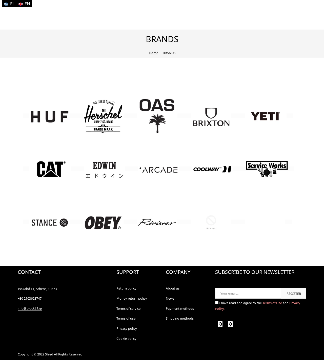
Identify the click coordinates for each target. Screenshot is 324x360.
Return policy (126, 288)
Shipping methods (180, 318)
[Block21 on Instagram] (230, 325)
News (170, 298)
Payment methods (180, 308)
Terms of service (128, 308)
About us (172, 288)
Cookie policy (126, 338)
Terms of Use (272, 303)
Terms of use (125, 318)
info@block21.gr (30, 308)
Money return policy (131, 298)
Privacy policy (126, 328)
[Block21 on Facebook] (220, 325)
